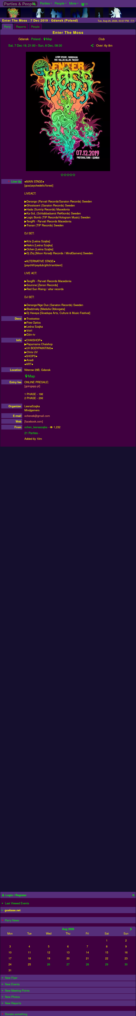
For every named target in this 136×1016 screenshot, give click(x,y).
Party (7, 27)
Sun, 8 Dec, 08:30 (50, 45)
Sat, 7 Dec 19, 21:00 (21, 45)
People (35, 27)
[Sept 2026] (131, 929)
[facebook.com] (33, 421)
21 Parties (31, 433)
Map (49, 39)
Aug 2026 (68, 929)
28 (87, 964)
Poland (35, 39)
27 (68, 964)
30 (126, 964)
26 (48, 964)
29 (106, 964)
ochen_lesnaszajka (35, 427)
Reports (21, 27)
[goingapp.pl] (32, 386)
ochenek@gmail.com (37, 416)
